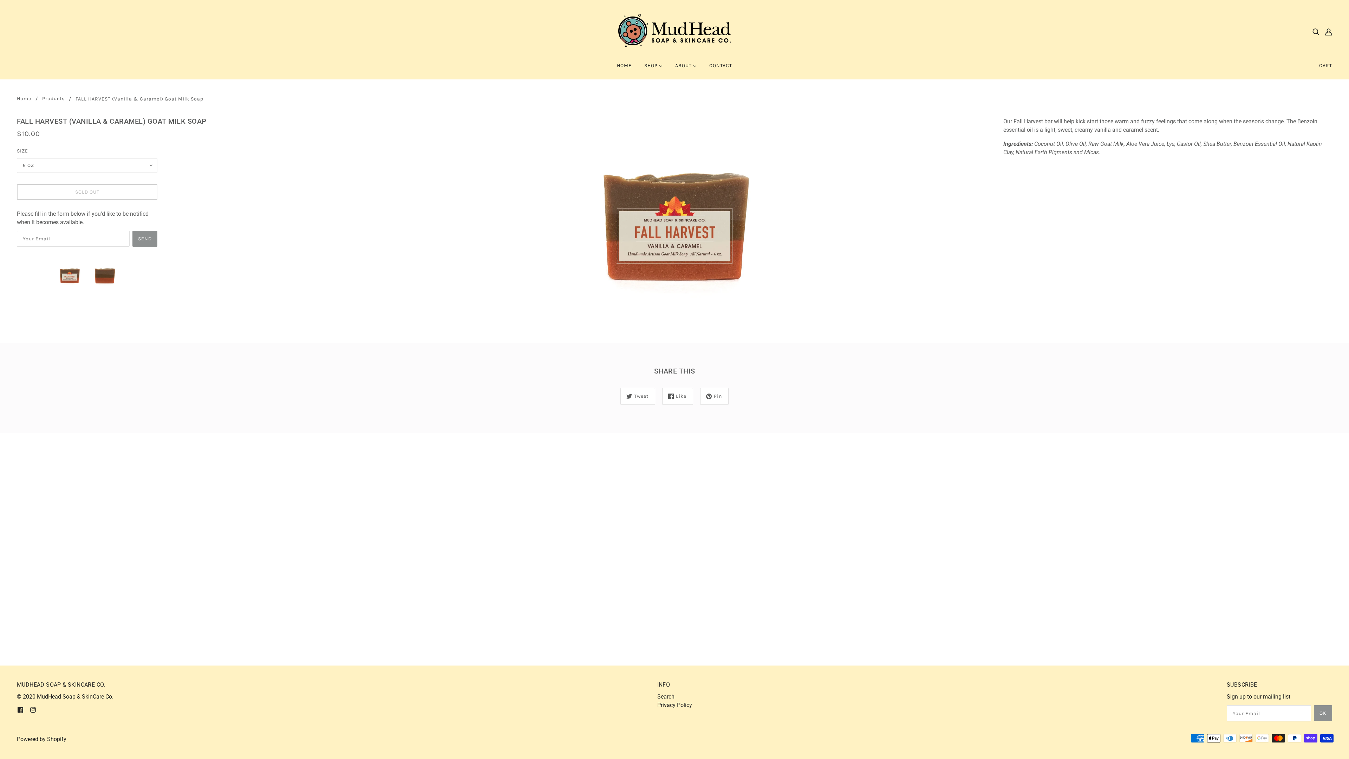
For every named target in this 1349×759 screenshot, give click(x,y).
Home (24, 99)
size (22, 151)
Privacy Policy (674, 705)
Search (665, 696)
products (53, 99)
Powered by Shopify (41, 739)
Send (145, 239)
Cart (1325, 66)
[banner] (674, 31)
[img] (1316, 32)
